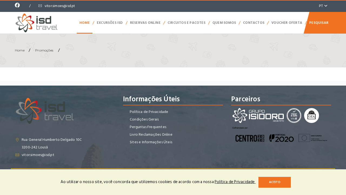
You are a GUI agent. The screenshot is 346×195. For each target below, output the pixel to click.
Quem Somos (224, 23)
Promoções (44, 50)
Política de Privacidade (149, 112)
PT (321, 6)
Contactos (253, 23)
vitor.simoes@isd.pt (60, 6)
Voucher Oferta (286, 23)
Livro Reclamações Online (151, 134)
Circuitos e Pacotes (186, 23)
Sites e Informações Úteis (151, 142)
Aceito (274, 182)
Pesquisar (318, 23)
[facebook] (18, 6)
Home (84, 23)
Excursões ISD (110, 23)
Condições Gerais (144, 119)
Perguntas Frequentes (148, 127)
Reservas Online (145, 23)
